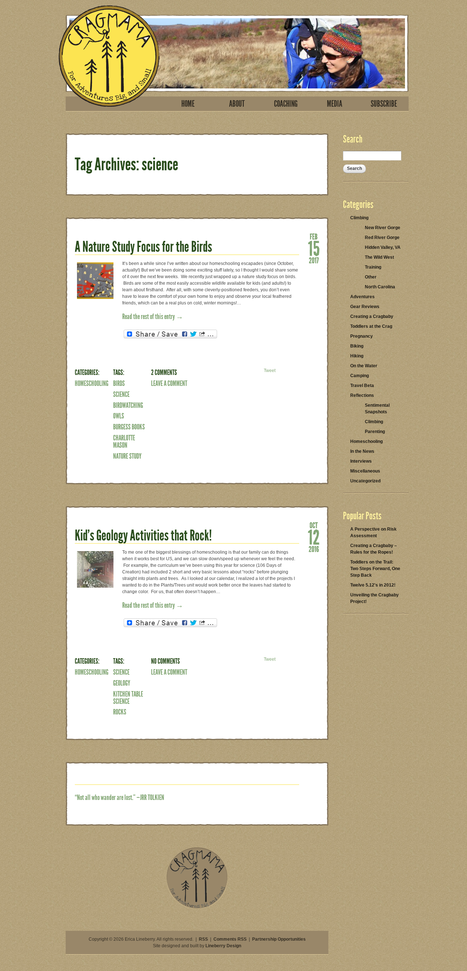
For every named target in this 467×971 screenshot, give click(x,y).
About (237, 104)
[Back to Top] (197, 907)
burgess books (129, 426)
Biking (356, 346)
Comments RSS (230, 939)
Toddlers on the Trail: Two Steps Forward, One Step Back (375, 569)
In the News (362, 451)
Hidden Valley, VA (383, 247)
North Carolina (380, 286)
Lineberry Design (223, 945)
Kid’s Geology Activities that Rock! (143, 535)
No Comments (165, 661)
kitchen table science (128, 698)
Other (371, 277)
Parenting (375, 431)
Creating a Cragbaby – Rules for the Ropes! (373, 549)
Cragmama (109, 56)
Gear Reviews (364, 306)
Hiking (356, 356)
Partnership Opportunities (279, 939)
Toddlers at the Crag (371, 326)
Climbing (359, 217)
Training (373, 267)
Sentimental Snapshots (377, 408)
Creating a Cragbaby (371, 316)
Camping (359, 375)
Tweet (269, 370)
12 (313, 536)
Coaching (286, 104)
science (121, 394)
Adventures (362, 296)
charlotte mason (124, 441)
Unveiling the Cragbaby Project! (374, 598)
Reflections (362, 395)
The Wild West (379, 257)
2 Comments (164, 372)
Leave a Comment (169, 383)
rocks (119, 712)
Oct (313, 524)
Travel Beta (362, 385)
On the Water (363, 365)
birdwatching (128, 405)
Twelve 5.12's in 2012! (372, 585)
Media (334, 104)
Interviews (361, 461)
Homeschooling (91, 383)
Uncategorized (365, 480)
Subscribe (384, 104)
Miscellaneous (365, 471)
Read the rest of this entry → (152, 316)
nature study (127, 456)
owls (118, 415)
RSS (203, 939)
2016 (313, 548)
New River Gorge (382, 227)
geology (121, 683)
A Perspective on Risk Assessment (373, 532)
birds (119, 383)
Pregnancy (361, 336)
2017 (313, 259)
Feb (313, 236)
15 (313, 248)
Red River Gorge (382, 237)
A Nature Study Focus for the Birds (143, 246)
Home (187, 104)
